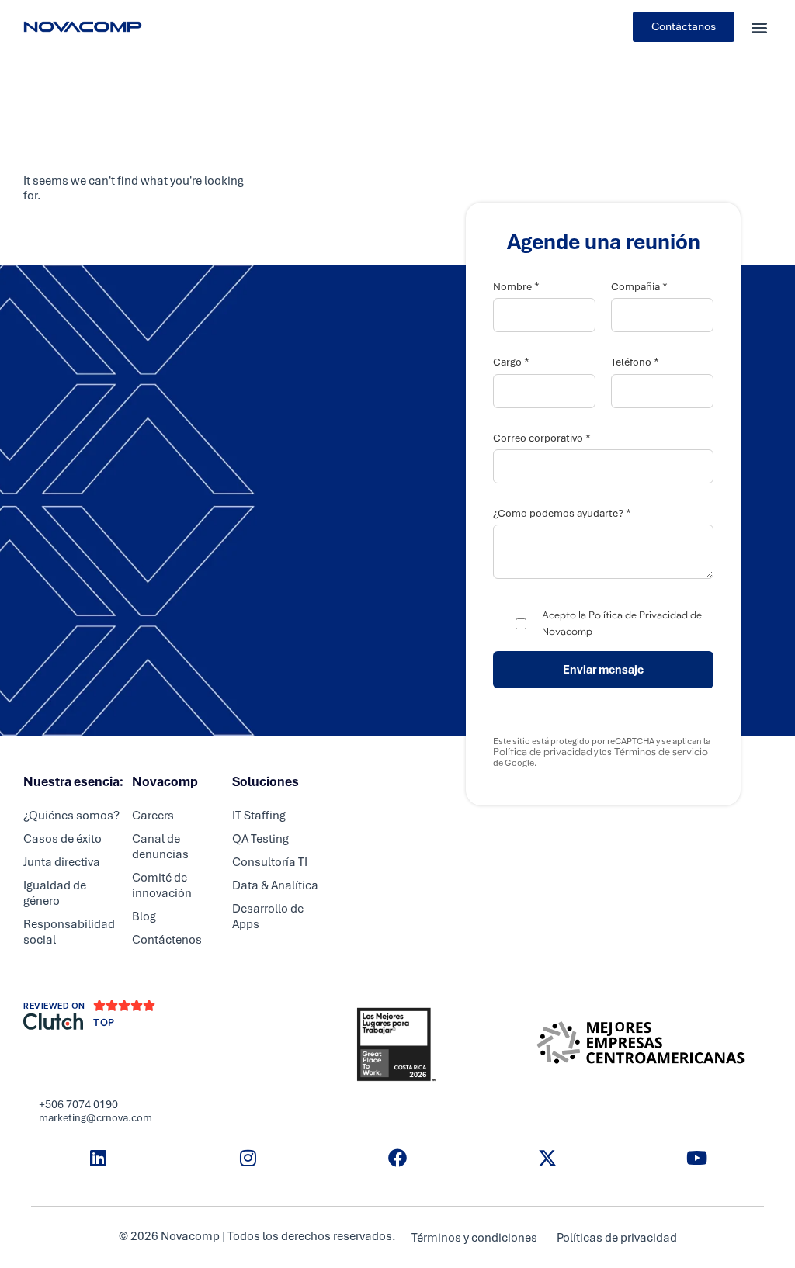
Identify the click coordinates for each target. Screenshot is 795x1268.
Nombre (516, 286)
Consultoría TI (269, 862)
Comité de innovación (162, 885)
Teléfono (635, 362)
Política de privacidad (542, 752)
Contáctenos (167, 940)
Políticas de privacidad (617, 1237)
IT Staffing (259, 815)
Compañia (639, 286)
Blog (144, 916)
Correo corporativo (542, 438)
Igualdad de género (54, 893)
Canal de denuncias (160, 846)
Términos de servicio (660, 752)
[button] (759, 27)
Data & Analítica (275, 885)
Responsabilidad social (69, 932)
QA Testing (260, 839)
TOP (104, 1023)
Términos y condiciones (474, 1237)
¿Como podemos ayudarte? (562, 513)
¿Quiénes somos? (71, 815)
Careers (153, 815)
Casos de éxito (62, 839)
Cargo (511, 362)
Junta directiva (61, 862)
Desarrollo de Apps (268, 916)
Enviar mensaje (603, 669)
